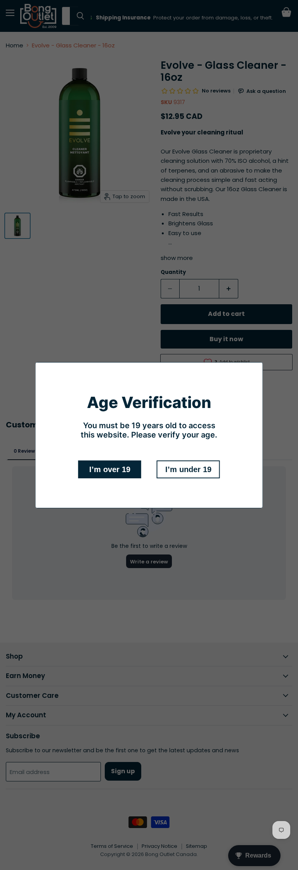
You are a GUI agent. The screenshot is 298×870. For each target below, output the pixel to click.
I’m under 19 (188, 469)
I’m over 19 (109, 469)
